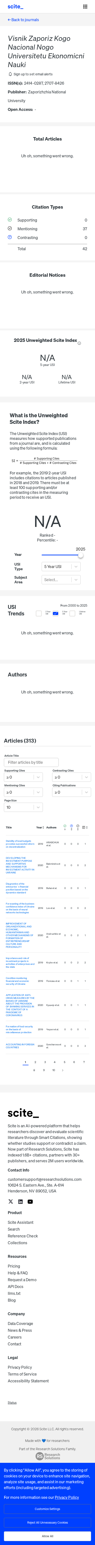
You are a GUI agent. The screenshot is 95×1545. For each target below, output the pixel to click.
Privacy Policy (20, 1367)
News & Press (20, 1330)
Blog (12, 1300)
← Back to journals (23, 19)
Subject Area (20, 579)
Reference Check (23, 1236)
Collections (17, 1242)
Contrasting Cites (63, 770)
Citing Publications (64, 785)
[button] (30, 74)
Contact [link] (14, 1344)
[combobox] (44, 566)
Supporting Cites (14, 770)
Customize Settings (47, 1509)
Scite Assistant (20, 1222)
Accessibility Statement (28, 1381)
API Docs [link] (15, 1286)
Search (14, 1229)
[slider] (80, 555)
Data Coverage (20, 1323)
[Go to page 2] (63, 1070)
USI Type (18, 566)
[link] (11, 1202)
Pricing (14, 1266)
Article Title (11, 755)
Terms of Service (22, 1374)
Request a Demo (22, 1279)
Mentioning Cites (14, 785)
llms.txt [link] (14, 1293)
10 (53, 1070)
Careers (15, 1337)
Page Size (10, 800)
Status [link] (12, 1403)
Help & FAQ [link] (18, 1273)
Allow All (47, 1536)
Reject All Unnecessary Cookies (47, 1522)
